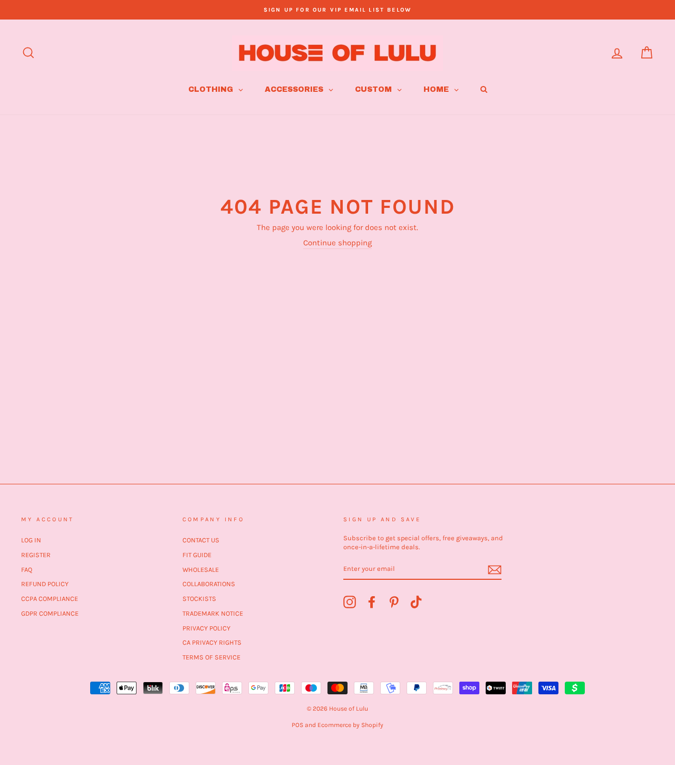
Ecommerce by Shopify (350, 725)
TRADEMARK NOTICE (212, 613)
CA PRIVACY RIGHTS (212, 642)
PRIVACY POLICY (206, 628)
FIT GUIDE (196, 555)
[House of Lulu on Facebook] (371, 602)
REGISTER (36, 555)
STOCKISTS (199, 599)
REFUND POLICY (45, 584)
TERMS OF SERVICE (211, 657)
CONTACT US (200, 540)
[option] (337, 9)
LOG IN (31, 540)
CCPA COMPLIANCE (49, 599)
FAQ (26, 569)
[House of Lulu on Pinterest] (394, 602)
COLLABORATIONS (208, 584)
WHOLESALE (200, 569)
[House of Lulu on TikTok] (416, 602)
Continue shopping (337, 242)
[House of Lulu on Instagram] (349, 602)
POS (297, 725)
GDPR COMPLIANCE (50, 613)
